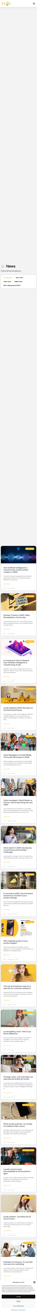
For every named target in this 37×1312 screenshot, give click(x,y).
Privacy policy (21, 1309)
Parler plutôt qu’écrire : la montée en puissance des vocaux (17, 1125)
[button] (34, 1282)
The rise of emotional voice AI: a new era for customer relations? (17, 987)
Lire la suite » (7, 1045)
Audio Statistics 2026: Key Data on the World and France (18, 709)
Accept (18, 1297)
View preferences (18, 1306)
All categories (7, 277)
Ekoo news (19, 277)
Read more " (6, 584)
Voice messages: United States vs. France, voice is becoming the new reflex (18, 802)
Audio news (7, 281)
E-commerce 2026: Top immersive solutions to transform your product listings (18, 895)
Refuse (18, 1301)
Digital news (18, 281)
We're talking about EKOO (11, 285)
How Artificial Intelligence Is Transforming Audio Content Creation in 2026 (15, 570)
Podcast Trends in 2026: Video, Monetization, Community (16, 616)
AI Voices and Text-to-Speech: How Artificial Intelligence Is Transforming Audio (16, 662)
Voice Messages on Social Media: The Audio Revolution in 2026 (17, 756)
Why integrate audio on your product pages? (15, 942)
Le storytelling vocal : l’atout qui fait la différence (17, 1033)
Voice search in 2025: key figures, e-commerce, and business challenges (17, 850)
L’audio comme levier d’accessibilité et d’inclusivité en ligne (16, 1171)
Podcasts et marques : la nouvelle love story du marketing (18, 1263)
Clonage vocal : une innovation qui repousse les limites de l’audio (18, 1078)
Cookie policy (14, 1309)
